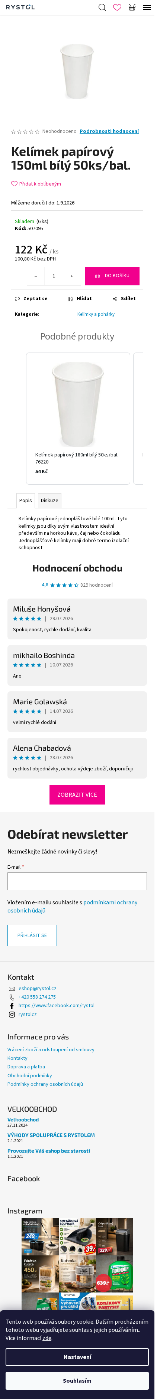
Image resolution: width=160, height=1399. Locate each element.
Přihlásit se (32, 935)
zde (46, 1338)
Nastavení (77, 1357)
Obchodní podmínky (29, 1075)
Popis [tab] (25, 500)
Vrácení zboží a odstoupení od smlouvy (51, 1050)
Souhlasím (77, 1381)
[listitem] (78, 419)
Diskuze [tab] (49, 500)
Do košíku (117, 275)
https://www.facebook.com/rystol (57, 1005)
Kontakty (17, 1058)
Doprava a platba (26, 1067)
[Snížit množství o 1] (36, 276)
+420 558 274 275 (37, 997)
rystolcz (28, 1014)
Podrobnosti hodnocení (109, 131)
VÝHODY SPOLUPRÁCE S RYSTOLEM (51, 1135)
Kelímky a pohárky (96, 314)
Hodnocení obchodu (77, 567)
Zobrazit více (77, 795)
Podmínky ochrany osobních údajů (45, 1084)
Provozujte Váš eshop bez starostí (48, 1150)
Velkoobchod (23, 1119)
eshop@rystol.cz (38, 988)
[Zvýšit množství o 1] (72, 276)
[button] (18, 418)
